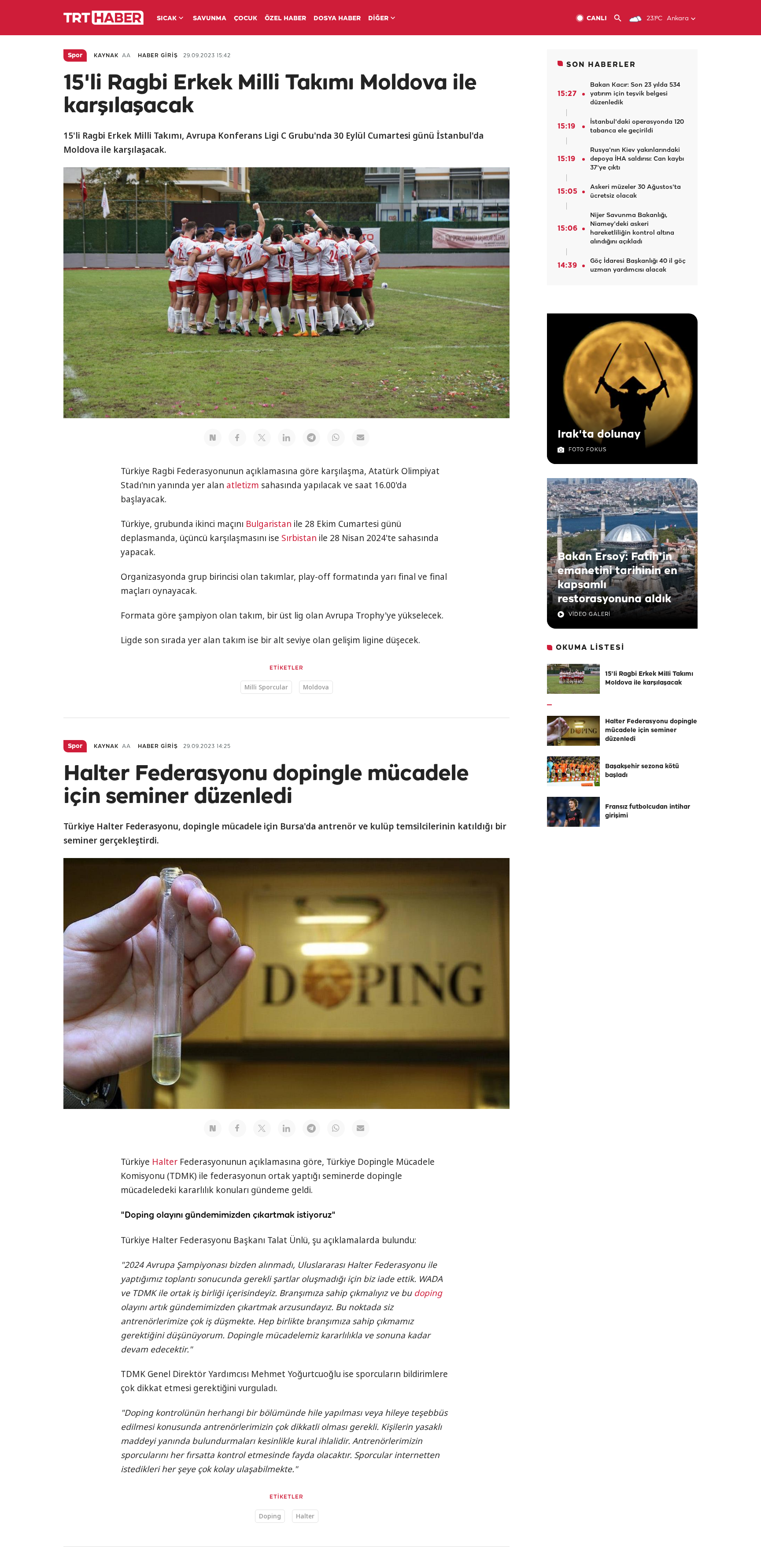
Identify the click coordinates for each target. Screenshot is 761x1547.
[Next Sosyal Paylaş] (213, 437)
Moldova (316, 687)
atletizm (242, 485)
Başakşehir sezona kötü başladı (642, 771)
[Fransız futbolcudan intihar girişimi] (573, 812)
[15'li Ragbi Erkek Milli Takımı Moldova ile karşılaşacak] (573, 679)
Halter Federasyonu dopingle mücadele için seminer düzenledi (651, 730)
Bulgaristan (269, 524)
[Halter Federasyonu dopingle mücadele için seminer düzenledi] (573, 731)
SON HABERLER (601, 65)
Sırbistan (299, 538)
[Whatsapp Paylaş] (336, 437)
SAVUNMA (209, 18)
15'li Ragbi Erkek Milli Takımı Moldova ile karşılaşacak (649, 678)
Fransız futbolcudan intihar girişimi (647, 811)
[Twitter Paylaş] (262, 437)
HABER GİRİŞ (158, 56)
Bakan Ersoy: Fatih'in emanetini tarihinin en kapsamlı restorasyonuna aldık (617, 578)
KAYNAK (106, 56)
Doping (270, 1516)
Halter (164, 1162)
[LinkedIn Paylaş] (287, 437)
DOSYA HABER (337, 18)
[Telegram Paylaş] (311, 437)
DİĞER (378, 18)
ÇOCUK (245, 18)
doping (428, 1293)
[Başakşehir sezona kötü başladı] (573, 771)
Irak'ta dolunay (599, 434)
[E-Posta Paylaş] (360, 437)
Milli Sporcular (266, 687)
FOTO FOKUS (587, 450)
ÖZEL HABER (285, 18)
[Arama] (621, 18)
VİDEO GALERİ (589, 614)
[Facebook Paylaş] (237, 437)
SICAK (167, 18)
